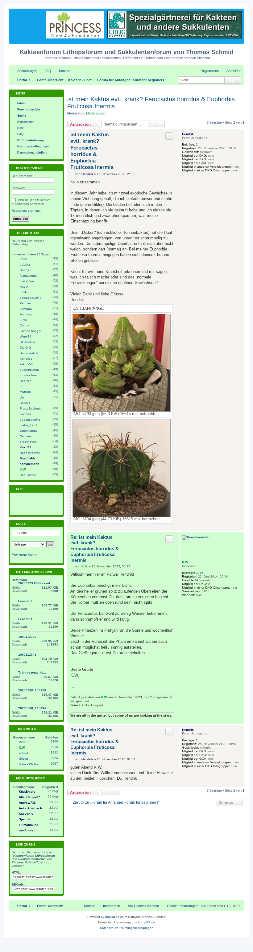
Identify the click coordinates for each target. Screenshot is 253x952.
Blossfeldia (27, 342)
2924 (54, 758)
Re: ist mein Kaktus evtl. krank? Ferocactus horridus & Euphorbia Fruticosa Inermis (94, 548)
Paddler (25, 303)
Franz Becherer (31, 408)
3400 (54, 741)
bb (21, 386)
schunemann (29, 464)
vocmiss (25, 414)
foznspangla (28, 275)
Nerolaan (26, 436)
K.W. (185, 562)
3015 (199, 572)
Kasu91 (25, 447)
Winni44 (25, 336)
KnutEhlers (27, 791)
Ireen (23, 259)
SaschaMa (27, 458)
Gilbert (23, 758)
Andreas (26, 314)
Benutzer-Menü (29, 168)
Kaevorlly (26, 813)
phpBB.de (148, 922)
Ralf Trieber (28, 475)
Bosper (25, 403)
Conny (24, 325)
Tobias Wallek (28, 764)
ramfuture (26, 830)
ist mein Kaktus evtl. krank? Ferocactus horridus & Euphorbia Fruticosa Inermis (151, 103)
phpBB (110, 916)
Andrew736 (27, 802)
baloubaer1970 (31, 297)
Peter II (24, 742)
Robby (24, 270)
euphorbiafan (29, 369)
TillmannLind (28, 824)
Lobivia (25, 264)
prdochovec (28, 441)
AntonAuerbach (30, 808)
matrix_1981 (28, 425)
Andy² (24, 286)
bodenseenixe (30, 419)
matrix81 (26, 392)
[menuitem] (45, 70)
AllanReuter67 (29, 797)
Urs (22, 397)
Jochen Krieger (30, 331)
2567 (54, 763)
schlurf (23, 753)
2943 (54, 752)
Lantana (26, 308)
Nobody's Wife (30, 452)
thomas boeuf (29, 375)
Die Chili (25, 347)
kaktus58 (26, 364)
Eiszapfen (27, 281)
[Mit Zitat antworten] (169, 136)
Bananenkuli (29, 353)
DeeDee (25, 380)
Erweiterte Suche (24, 555)
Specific (25, 819)
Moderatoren (95, 113)
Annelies (26, 358)
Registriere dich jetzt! (26, 210)
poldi (23, 292)
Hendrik (188, 134)
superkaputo (29, 430)
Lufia (23, 320)
